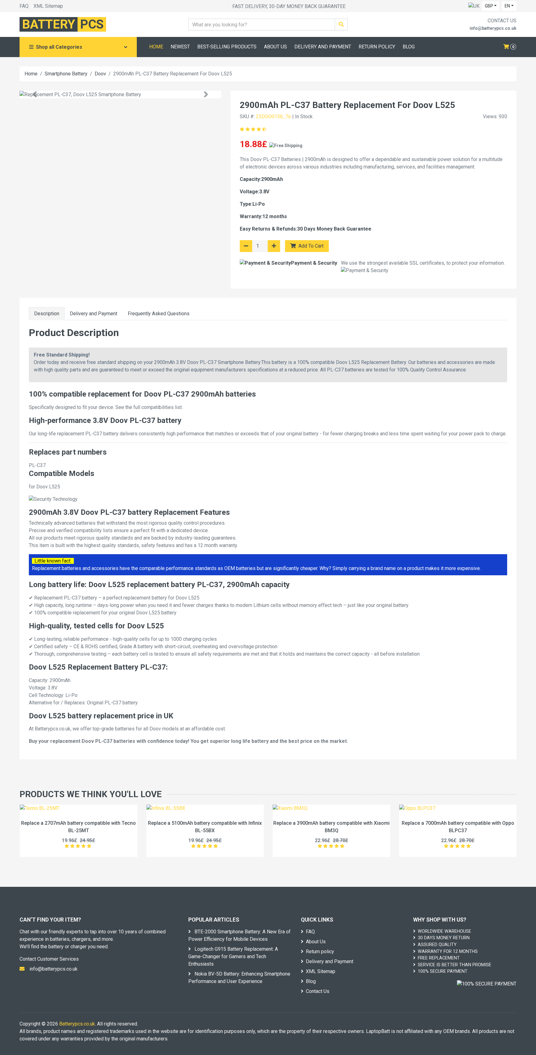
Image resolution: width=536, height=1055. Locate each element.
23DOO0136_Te (273, 116)
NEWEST (180, 47)
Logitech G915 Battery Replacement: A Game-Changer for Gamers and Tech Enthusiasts (233, 956)
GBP (489, 5)
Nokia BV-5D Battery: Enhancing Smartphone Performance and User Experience (239, 977)
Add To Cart (310, 246)
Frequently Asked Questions (159, 313)
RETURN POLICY (377, 47)
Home (31, 74)
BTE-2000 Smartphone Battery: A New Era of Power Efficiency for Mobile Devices (239, 935)
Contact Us (317, 991)
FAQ (24, 6)
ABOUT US (275, 47)
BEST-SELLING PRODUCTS (227, 47)
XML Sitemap (48, 6)
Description (46, 313)
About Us (316, 942)
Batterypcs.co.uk (77, 1024)
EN (507, 5)
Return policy (320, 951)
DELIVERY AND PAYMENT (322, 47)
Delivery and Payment (93, 313)
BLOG (409, 47)
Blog (311, 981)
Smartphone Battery (66, 74)
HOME (156, 47)
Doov (100, 74)
